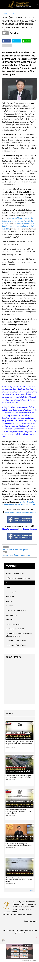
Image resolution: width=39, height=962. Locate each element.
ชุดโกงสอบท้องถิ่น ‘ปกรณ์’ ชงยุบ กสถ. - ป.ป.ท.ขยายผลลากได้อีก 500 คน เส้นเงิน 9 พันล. (19, 845)
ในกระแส (9, 549)
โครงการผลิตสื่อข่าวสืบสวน (16, 645)
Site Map (34, 921)
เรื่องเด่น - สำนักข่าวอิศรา (15, 573)
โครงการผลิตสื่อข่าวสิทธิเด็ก (16, 640)
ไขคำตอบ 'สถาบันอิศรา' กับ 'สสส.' (18, 578)
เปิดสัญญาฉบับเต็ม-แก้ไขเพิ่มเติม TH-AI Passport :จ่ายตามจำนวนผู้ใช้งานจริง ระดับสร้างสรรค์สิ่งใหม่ (18, 811)
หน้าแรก (4, 13)
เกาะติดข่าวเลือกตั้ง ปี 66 (15, 629)
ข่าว (13, 13)
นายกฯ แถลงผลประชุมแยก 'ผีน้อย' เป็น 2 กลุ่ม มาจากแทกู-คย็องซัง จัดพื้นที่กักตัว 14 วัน (18, 226)
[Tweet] (16, 41)
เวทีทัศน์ (9, 587)
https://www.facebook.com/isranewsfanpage (19, 529)
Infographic (11, 615)
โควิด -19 (17, 555)
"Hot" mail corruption (16, 610)
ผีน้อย (23, 555)
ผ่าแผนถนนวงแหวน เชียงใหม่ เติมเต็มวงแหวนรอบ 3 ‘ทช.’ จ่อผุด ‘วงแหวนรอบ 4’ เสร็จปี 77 (19, 776)
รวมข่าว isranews (13, 624)
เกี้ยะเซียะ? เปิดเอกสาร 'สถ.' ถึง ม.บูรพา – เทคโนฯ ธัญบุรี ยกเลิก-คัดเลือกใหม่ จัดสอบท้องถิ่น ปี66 (19, 879)
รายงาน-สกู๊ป (11, 592)
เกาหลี (28, 555)
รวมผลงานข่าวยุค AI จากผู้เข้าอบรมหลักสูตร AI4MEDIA (19, 634)
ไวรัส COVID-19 (8, 555)
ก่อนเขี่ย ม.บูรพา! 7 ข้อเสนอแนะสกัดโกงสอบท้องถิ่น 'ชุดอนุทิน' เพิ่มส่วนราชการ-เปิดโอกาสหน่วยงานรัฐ (19, 743)
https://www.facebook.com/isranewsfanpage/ (20, 512)
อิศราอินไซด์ (10, 619)
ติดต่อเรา (27, 921)
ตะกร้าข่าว (9, 606)
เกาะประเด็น (10, 596)
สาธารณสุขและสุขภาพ (20, 549)
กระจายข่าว (10, 601)
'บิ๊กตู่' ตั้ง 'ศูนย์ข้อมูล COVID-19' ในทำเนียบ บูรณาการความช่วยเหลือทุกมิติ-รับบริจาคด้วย (17, 220)
